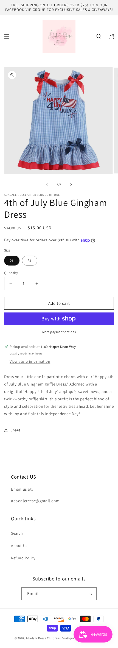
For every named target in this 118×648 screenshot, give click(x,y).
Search (17, 533)
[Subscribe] (90, 593)
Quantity (11, 272)
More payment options (59, 332)
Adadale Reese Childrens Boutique (50, 638)
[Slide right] (71, 184)
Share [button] (15, 430)
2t (12, 260)
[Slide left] (47, 184)
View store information (30, 361)
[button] (7, 36)
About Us (19, 545)
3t (30, 260)
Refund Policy (23, 557)
